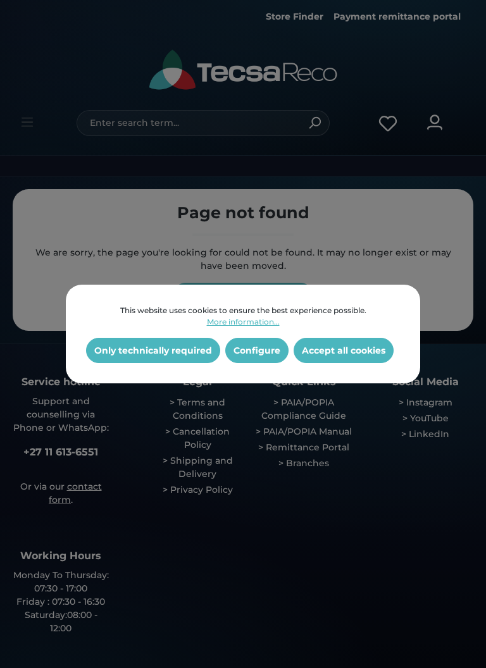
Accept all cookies (343, 350)
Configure (257, 350)
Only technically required (153, 350)
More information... (243, 321)
